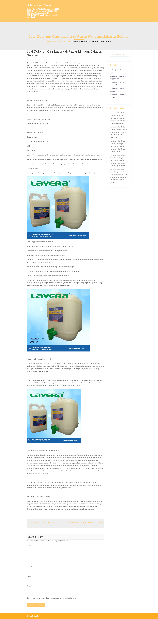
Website (29, 586)
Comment (30, 545)
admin (42, 63)
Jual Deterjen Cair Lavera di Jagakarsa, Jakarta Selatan (84, 522)
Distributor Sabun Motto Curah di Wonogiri (118, 179)
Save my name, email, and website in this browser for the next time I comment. (52, 598)
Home (49, 41)
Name (29, 567)
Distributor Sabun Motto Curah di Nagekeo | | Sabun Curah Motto (119, 129)
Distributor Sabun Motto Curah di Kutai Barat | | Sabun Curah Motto (117, 115)
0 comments (51, 63)
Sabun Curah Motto (39, 5)
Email (29, 576)
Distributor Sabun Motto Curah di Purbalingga (118, 135)
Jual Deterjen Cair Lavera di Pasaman (43, 522)
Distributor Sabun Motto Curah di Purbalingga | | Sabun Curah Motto (117, 143)
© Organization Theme (34, 616)
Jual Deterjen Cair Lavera (61, 41)
